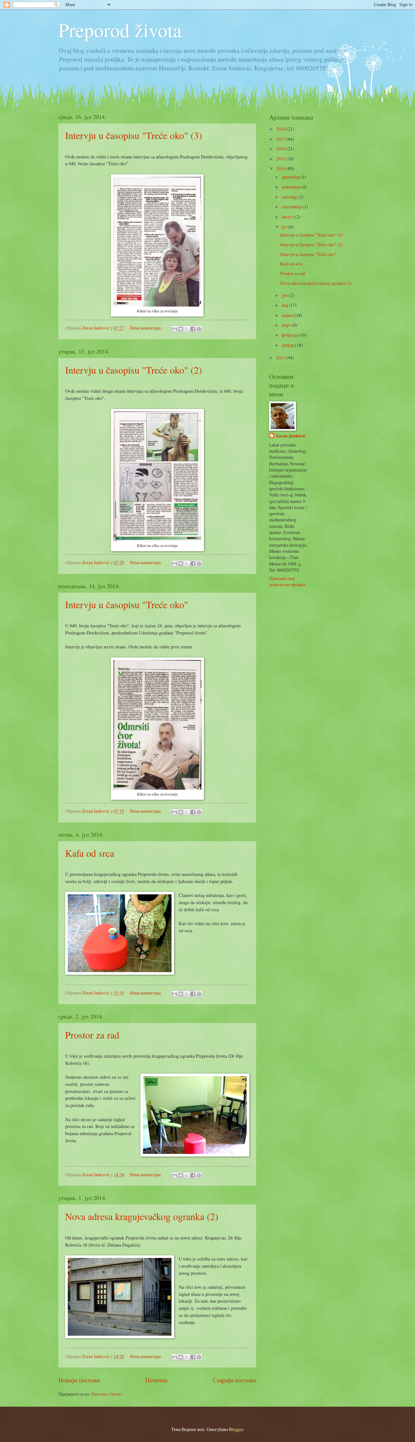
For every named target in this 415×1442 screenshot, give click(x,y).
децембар (291, 177)
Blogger (236, 1429)
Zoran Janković (290, 436)
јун (285, 295)
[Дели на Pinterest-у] (199, 329)
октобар (290, 197)
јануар (288, 345)
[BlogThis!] (180, 329)
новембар (291, 187)
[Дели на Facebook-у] (193, 329)
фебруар (290, 335)
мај (285, 305)
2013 (281, 358)
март (287, 325)
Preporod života (120, 30)
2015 (281, 159)
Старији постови (234, 1380)
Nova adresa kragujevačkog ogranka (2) (141, 1216)
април (288, 315)
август (288, 217)
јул (285, 227)
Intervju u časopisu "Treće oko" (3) (133, 135)
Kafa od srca (89, 852)
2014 (281, 168)
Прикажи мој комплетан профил (287, 581)
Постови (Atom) (106, 1394)
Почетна (156, 1380)
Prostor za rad (92, 1034)
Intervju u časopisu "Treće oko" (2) (133, 369)
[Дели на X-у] (187, 329)
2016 (281, 148)
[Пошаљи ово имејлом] (174, 329)
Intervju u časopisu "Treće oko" (126, 604)
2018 (281, 129)
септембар (292, 207)
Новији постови (79, 1380)
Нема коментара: (146, 328)
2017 (281, 139)
